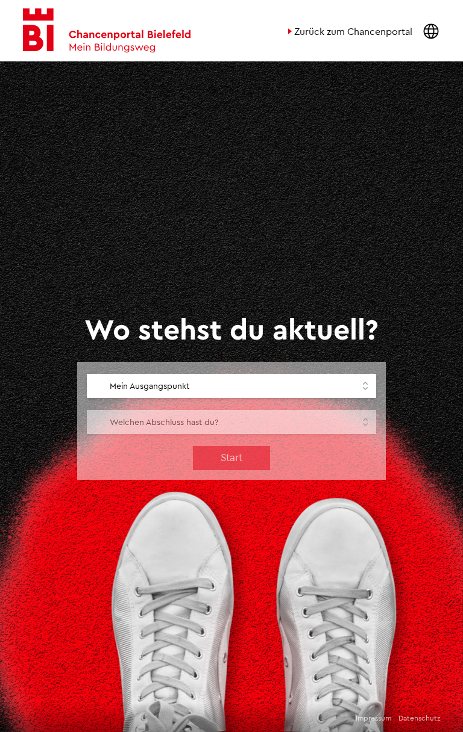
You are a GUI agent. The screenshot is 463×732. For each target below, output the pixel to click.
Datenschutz (419, 717)
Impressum (373, 717)
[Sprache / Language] (431, 31)
